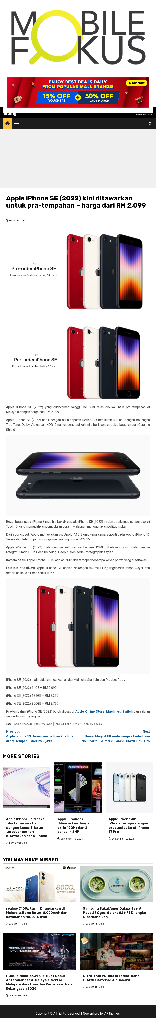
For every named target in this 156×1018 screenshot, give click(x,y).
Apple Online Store (90, 711)
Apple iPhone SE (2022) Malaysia (33, 723)
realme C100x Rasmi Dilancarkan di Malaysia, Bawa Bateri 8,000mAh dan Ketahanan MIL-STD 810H (36, 912)
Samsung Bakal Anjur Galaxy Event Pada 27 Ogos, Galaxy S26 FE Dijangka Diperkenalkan (114, 912)
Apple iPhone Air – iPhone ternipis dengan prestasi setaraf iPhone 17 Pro (129, 825)
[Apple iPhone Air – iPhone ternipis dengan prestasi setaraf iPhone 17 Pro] (129, 787)
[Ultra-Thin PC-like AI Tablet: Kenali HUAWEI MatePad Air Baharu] (116, 951)
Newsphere (91, 1013)
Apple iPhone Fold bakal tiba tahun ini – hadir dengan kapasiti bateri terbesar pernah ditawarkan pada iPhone (26, 827)
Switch (127, 711)
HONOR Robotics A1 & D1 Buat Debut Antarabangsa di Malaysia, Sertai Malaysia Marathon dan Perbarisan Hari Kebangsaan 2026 (39, 982)
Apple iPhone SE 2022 (68, 723)
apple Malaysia (93, 723)
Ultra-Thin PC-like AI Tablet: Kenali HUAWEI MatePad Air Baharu (112, 978)
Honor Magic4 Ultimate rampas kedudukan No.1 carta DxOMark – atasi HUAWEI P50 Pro (116, 736)
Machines (113, 711)
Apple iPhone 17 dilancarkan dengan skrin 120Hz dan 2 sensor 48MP (74, 825)
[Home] (7, 124)
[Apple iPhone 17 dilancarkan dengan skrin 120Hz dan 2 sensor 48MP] (78, 787)
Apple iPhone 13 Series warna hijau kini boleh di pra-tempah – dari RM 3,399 (40, 736)
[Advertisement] (78, 159)
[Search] (150, 124)
